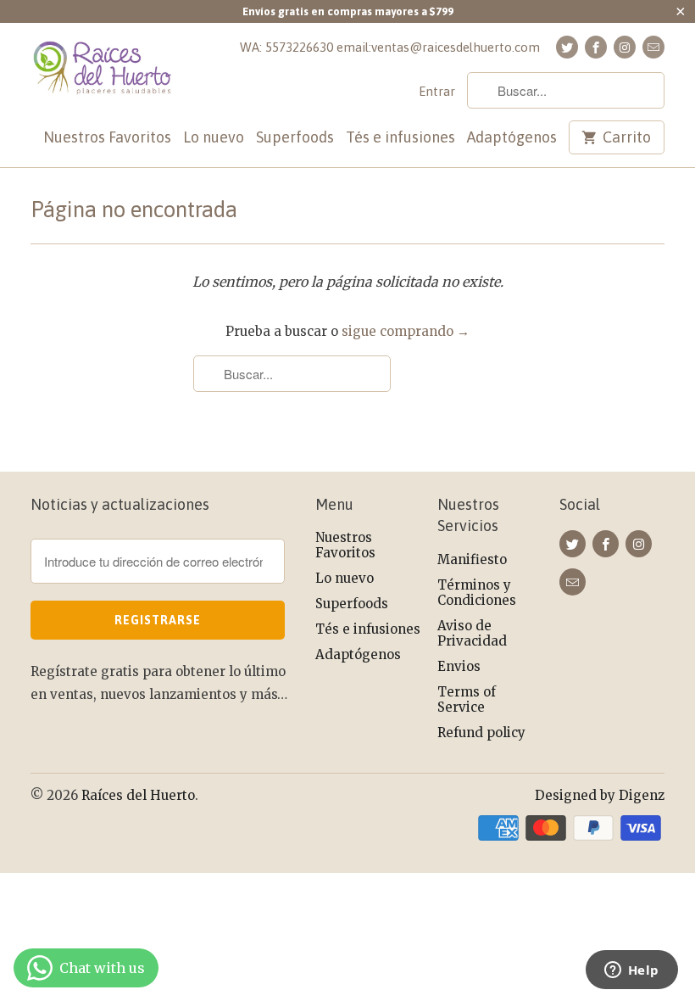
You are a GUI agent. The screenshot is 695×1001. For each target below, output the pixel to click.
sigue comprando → (406, 331)
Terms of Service (466, 699)
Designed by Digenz (599, 795)
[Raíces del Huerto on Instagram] (625, 47)
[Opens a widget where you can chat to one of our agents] (631, 971)
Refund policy (481, 732)
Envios (459, 666)
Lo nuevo (213, 138)
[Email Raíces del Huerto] (653, 47)
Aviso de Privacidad (472, 633)
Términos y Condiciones (476, 592)
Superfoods (295, 138)
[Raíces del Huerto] (103, 76)
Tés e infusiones (400, 138)
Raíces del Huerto (138, 795)
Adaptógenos (512, 138)
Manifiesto (472, 559)
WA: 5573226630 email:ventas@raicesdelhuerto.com (390, 47)
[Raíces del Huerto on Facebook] (596, 47)
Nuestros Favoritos (107, 138)
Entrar (437, 91)
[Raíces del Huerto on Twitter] (567, 47)
